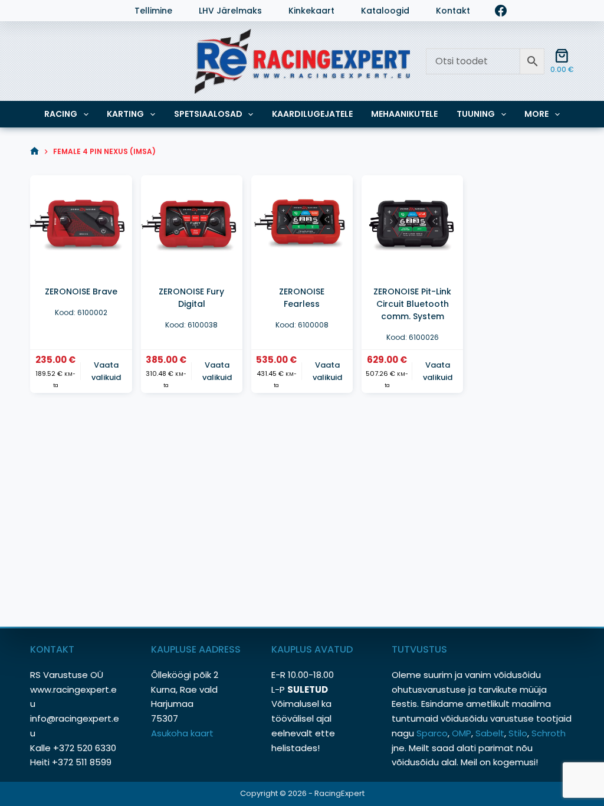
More (536, 114)
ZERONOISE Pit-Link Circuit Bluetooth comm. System (412, 304)
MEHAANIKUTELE (404, 114)
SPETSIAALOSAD (208, 114)
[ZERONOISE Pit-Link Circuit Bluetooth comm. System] (412, 226)
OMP (461, 733)
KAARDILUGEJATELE (312, 114)
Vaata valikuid (106, 371)
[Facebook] (501, 11)
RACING (60, 114)
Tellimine (153, 11)
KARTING (125, 114)
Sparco (432, 733)
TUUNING (476, 114)
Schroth (548, 733)
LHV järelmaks (230, 11)
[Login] (36, 11)
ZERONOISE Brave (81, 291)
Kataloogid (385, 11)
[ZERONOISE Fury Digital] (191, 226)
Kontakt (453, 11)
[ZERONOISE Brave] (81, 226)
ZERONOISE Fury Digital (191, 298)
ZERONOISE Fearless (301, 298)
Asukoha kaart (183, 733)
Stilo (517, 733)
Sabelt (489, 733)
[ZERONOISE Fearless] (302, 226)
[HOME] (34, 151)
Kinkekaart (311, 11)
